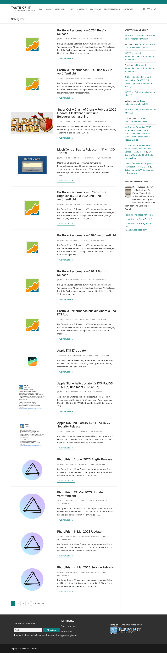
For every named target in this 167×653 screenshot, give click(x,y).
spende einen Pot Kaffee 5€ (139, 219)
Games (88, 121)
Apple (90, 355)
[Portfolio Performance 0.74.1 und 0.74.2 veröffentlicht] (32, 84)
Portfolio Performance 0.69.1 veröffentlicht (86, 235)
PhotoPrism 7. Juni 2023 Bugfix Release (84, 459)
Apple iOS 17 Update (71, 350)
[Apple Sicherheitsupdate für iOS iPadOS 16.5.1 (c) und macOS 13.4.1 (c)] (32, 397)
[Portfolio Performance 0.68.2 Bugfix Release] (32, 285)
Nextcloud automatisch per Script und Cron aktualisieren (140, 56)
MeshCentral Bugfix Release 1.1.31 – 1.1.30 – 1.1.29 (86, 151)
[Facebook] (154, 2)
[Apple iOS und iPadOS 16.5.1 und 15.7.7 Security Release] (32, 435)
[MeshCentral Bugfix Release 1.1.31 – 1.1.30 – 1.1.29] (32, 165)
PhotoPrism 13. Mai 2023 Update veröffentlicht (80, 494)
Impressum (66, 636)
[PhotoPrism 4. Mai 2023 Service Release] (32, 579)
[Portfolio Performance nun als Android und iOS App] (32, 325)
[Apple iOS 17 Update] (32, 361)
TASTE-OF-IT (21, 7)
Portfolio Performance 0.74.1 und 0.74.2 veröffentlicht (84, 71)
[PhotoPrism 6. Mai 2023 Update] (32, 544)
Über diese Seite (68, 626)
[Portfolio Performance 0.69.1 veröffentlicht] (32, 248)
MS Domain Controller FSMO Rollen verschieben (139, 155)
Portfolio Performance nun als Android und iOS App (86, 312)
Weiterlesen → (66, 58)
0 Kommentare (98, 39)
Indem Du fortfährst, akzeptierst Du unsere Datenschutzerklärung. (46, 635)
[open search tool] (144, 9)
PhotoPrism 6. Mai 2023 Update (79, 531)
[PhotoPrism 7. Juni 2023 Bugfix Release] (32, 470)
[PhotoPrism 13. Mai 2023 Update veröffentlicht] (32, 506)
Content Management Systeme (94, 501)
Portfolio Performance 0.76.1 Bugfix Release (81, 32)
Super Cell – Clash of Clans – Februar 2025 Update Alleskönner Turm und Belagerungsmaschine (87, 113)
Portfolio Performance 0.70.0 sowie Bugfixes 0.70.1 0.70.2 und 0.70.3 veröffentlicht (81, 195)
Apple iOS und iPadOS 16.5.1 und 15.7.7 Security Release (84, 424)
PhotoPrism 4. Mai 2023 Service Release (85, 567)
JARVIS (61, 39)
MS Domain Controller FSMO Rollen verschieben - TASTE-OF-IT (139, 130)
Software (84, 39)
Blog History (66, 631)
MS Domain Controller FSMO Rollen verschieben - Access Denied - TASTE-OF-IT (138, 148)
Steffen (62, 355)
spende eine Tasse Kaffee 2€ (139, 215)
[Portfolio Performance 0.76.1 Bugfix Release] (32, 44)
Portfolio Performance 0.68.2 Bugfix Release (82, 273)
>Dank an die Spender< (136, 230)
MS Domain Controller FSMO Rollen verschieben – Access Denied (137, 136)
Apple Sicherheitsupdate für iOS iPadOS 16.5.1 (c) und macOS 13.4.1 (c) (85, 385)
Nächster (38, 603)
